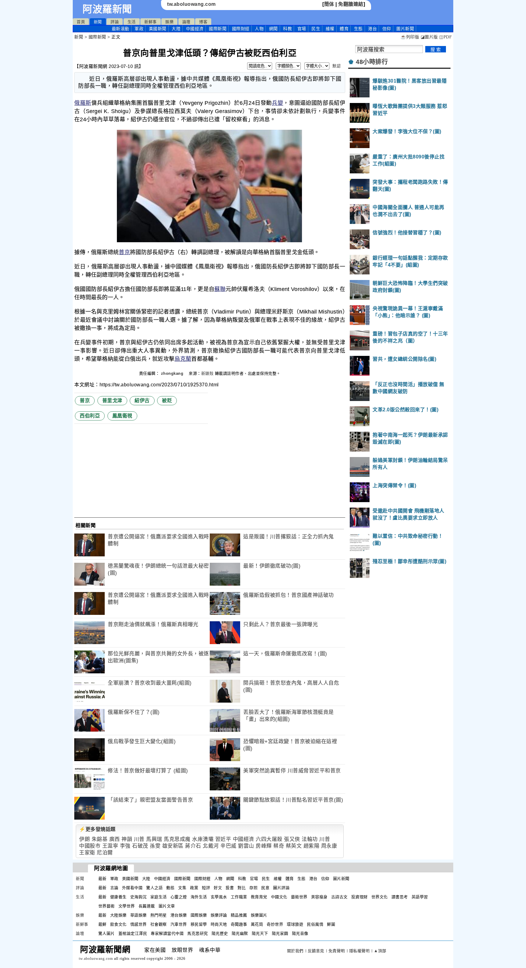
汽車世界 (178, 924)
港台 (372, 28)
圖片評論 (281, 887)
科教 (287, 28)
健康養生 (118, 897)
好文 (218, 887)
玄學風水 (219, 897)
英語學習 (420, 897)
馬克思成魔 (177, 839)
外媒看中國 (132, 887)
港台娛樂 (178, 915)
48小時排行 (372, 62)
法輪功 (310, 839)
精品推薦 (239, 915)
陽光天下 (260, 933)
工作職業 (239, 897)
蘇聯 (220, 289)
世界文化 (379, 897)
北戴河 (211, 846)
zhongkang (173, 373)
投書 (230, 887)
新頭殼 (207, 373)
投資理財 (359, 897)
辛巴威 (228, 846)
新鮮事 (150, 22)
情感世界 (138, 924)
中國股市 (89, 846)
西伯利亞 (90, 415)
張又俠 (292, 839)
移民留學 (199, 924)
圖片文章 (167, 906)
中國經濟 (195, 28)
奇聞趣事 (239, 924)
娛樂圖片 (259, 915)
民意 (265, 887)
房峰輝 (264, 846)
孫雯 (155, 846)
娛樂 (169, 22)
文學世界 (126, 906)
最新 (120, 28)
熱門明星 (158, 915)
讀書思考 (399, 897)
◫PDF (445, 37)
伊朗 (84, 839)
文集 (182, 887)
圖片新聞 (341, 878)
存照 (253, 887)
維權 (330, 28)
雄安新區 (173, 846)
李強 (125, 846)
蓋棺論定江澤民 (132, 933)
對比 (241, 887)
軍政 (139, 28)
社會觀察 (158, 924)
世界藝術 (106, 906)
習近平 (223, 839)
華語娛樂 (138, 915)
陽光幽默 (240, 933)
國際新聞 (217, 28)
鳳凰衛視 (122, 415)
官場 (301, 28)
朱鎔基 (100, 839)
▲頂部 (380, 950)
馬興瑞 (154, 839)
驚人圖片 (106, 933)
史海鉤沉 (138, 897)
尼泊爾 (105, 853)
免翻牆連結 (350, 4)
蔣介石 (193, 846)
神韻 (126, 839)
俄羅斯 (82, 103)
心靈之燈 (178, 897)
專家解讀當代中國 (167, 933)
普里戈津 (112, 400)
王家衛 (87, 853)
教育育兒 (259, 897)
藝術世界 (299, 897)
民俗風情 (315, 924)
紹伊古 (142, 400)
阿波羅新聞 (107, 9)
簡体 (329, 4)
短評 (206, 887)
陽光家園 (280, 933)
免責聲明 (336, 950)
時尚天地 (219, 924)
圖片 (405, 28)
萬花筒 (257, 924)
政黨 (194, 887)
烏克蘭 (182, 359)
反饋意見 (316, 950)
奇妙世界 (275, 924)
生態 (358, 28)
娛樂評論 (219, 915)
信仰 (386, 28)
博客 (203, 22)
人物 (259, 28)
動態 (170, 887)
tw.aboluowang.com (191, 4)
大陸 (176, 28)
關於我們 (295, 950)
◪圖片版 (429, 37)
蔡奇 (278, 846)
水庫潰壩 (202, 839)
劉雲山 (246, 846)
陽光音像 (300, 933)
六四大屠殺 (269, 839)
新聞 (98, 22)
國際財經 (241, 28)
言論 (114, 887)
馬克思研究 (197, 933)
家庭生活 (158, 897)
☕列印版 (410, 37)
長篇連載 (147, 906)
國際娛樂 (199, 915)
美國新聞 (158, 28)
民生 (315, 28)
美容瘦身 (319, 897)
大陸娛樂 (118, 915)
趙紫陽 (311, 846)
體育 (344, 28)
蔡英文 (294, 846)
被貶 (167, 400)
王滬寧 (110, 846)
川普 (139, 839)
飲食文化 (118, 924)
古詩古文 (339, 897)
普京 (124, 252)
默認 (336, 66)
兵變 (277, 103)
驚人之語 (154, 887)
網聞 (273, 28)
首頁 (81, 22)
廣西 (114, 839)
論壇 (186, 22)
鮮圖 (331, 924)
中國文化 (279, 897)
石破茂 (140, 846)
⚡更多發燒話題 (97, 829)
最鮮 (102, 924)
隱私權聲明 (359, 950)
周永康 (329, 846)
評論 (114, 22)
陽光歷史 (220, 933)
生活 (132, 22)
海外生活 (199, 897)
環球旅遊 (295, 924)
